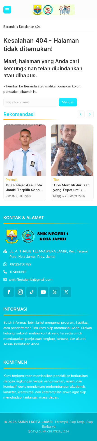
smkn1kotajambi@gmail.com (30, 279)
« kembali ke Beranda (20, 86)
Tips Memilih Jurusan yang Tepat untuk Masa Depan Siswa (71, 190)
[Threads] (54, 292)
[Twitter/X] (66, 292)
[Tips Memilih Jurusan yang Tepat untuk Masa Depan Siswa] (72, 150)
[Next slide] (90, 114)
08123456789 (20, 264)
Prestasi (11, 180)
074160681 (18, 272)
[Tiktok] (31, 292)
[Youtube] (43, 292)
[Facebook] (8, 292)
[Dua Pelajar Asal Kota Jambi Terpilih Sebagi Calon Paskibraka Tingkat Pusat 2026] (25, 150)
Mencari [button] (68, 102)
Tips (56, 180)
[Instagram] (20, 292)
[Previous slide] (81, 114)
